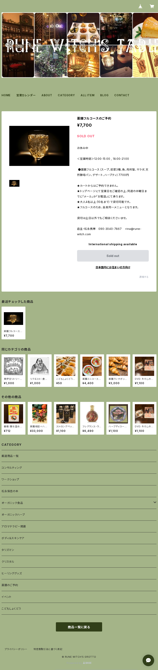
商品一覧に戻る (79, 627)
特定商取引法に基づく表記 (48, 649)
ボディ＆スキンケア (13, 538)
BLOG (104, 95)
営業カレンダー (26, 95)
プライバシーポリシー (16, 649)
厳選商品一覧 (10, 456)
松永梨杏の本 (10, 491)
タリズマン (8, 549)
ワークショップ (10, 479)
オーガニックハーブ (13, 514)
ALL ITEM (87, 95)
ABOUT (46, 95)
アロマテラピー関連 (14, 526)
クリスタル (8, 561)
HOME (6, 95)
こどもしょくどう (11, 608)
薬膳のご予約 (10, 585)
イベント (7, 596)
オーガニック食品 (12, 502)
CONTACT (121, 95)
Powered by (75, 663)
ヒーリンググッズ (12, 573)
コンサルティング (12, 467)
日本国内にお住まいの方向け (113, 267)
